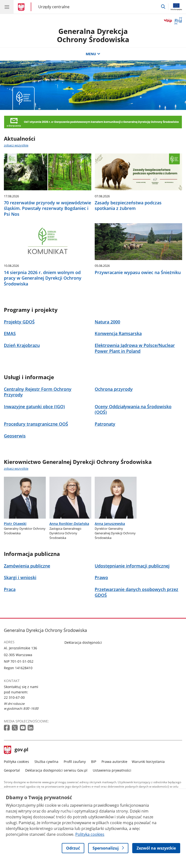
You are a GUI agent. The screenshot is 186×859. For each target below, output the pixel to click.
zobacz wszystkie (16, 145)
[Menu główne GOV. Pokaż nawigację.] (7, 7)
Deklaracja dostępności (83, 642)
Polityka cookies (16, 761)
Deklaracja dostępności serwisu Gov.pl (56, 770)
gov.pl (21, 750)
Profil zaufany (75, 761)
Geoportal (12, 770)
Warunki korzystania (148, 761)
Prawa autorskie (114, 761)
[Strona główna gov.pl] (22, 7)
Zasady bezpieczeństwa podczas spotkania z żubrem (128, 205)
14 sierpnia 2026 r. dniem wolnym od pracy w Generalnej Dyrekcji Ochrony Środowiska (42, 278)
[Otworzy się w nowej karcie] (7, 728)
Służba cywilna (46, 761)
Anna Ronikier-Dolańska (69, 523)
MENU (91, 54)
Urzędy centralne (54, 6)
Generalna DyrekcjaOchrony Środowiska (93, 35)
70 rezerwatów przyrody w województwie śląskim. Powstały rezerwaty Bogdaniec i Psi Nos (47, 208)
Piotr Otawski (15, 523)
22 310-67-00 (14, 697)
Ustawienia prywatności (112, 770)
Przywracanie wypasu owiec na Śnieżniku (138, 272)
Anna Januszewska (110, 523)
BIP (93, 761)
